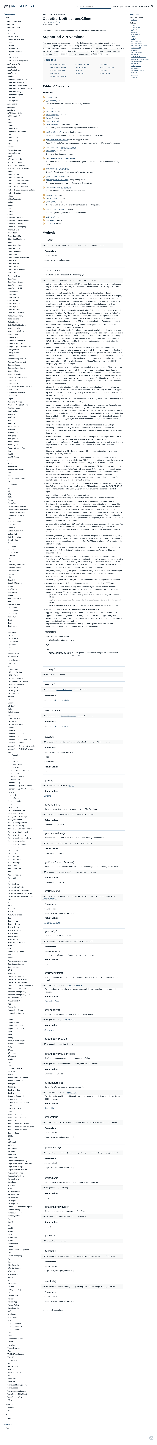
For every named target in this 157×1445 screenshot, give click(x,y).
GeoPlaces (12, 589)
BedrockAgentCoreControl (18, 181)
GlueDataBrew (13, 605)
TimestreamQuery (14, 1326)
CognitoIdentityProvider (17, 331)
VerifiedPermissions (15, 1354)
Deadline (11, 423)
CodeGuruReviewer (15, 313)
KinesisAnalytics (14, 730)
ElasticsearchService (16, 512)
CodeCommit (12, 300)
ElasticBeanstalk (14, 503)
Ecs (9, 488)
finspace (11, 549)
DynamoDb (12, 466)
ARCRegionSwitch (15, 113)
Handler (10, 620)
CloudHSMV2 (13, 264)
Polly (9, 1035)
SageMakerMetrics (15, 1173)
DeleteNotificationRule (82, 64)
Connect (11, 356)
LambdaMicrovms (14, 764)
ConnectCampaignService (18, 359)
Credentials (12, 396)
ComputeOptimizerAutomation (20, 346)
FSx (9, 577)
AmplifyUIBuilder (14, 52)
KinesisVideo (13, 737)
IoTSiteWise (12, 687)
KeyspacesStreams (15, 724)
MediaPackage (13, 856)
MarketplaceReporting (16, 844)
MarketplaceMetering (16, 841)
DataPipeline (12, 411)
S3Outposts (12, 1148)
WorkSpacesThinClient (17, 1394)
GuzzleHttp (10, 1404)
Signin (10, 1240)
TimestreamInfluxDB (15, 1323)
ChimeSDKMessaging (16, 227)
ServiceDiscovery (14, 1213)
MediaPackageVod (15, 863)
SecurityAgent (13, 1194)
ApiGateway (12, 58)
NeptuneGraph (13, 924)
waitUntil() (50, 223)
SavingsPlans (13, 1179)
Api (8, 55)
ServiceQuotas (13, 1216)
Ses (9, 1219)
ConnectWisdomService (17, 377)
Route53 (11, 1111)
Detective (11, 429)
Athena (10, 125)
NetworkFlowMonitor (16, 930)
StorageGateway (14, 1289)
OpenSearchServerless (17, 961)
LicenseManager (14, 783)
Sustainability (13, 1308)
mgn (9, 881)
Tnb (9, 1333)
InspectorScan (13, 654)
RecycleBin (12, 1071)
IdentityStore (12, 638)
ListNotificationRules (107, 67)
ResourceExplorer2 (15, 1096)
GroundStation (13, 614)
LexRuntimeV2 (13, 780)
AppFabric (11, 73)
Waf (9, 1363)
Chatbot (10, 211)
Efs (8, 491)
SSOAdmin (12, 1283)
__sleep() (50, 108)
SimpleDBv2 (12, 1243)
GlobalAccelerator (15, 598)
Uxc (9, 1351)
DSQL (9, 463)
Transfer (10, 1342)
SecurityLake (12, 1203)
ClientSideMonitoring (16, 239)
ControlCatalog (13, 380)
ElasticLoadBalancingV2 (17, 509)
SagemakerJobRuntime (17, 1170)
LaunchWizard (13, 767)
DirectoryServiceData (16, 448)
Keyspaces (12, 721)
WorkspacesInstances (16, 1391)
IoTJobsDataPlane (15, 678)
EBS (9, 472)
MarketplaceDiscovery (16, 835)
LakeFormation (13, 755)
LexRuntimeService (15, 777)
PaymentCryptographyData (18, 995)
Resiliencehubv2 (14, 1093)
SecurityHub (12, 1197)
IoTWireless (12, 697)
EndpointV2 (12, 534)
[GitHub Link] (152, 6)
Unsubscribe (79, 73)
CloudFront (12, 254)
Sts (8, 1293)
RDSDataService (14, 1068)
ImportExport (12, 644)
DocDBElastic (13, 457)
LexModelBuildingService (18, 770)
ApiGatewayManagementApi (19, 61)
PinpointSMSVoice (15, 1025)
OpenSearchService (15, 964)
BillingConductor (14, 199)
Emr (9, 518)
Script (9, 1188)
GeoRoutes (12, 592)
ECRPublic (12, 485)
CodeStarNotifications (16, 325)
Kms (9, 752)
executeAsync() (52, 115)
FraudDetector (13, 571)
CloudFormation (14, 251)
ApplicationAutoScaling (17, 82)
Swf (9, 1311)
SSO (9, 1280)
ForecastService (14, 568)
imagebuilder (12, 641)
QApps (10, 1050)
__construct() (51, 101)
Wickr (9, 1376)
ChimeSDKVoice (14, 230)
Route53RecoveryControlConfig (20, 1127)
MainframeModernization (17, 810)
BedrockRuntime (14, 193)
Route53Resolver (14, 1133)
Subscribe (103, 70)
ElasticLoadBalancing (16, 506)
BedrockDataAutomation (17, 187)
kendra (10, 715)
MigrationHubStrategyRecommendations (24, 896)
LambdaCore (12, 761)
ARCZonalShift (13, 116)
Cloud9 (10, 242)
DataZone (11, 417)
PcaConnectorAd (14, 998)
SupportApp (12, 1302)
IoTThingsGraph (14, 691)
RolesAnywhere (14, 1108)
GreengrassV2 (13, 611)
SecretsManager (14, 1191)
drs (8, 460)
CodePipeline (13, 319)
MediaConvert (13, 850)
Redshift (10, 1075)
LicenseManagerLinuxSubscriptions (22, 786)
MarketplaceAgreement (17, 823)
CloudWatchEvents (15, 282)
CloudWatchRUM (14, 288)
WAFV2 (10, 1369)
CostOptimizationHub (16, 393)
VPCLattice (12, 1360)
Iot (8, 666)
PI (8, 1016)
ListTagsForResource (57, 70)
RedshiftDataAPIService (17, 1078)
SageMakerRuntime (15, 1176)
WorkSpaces (12, 1388)
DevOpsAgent (13, 436)
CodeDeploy (12, 307)
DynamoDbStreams (15, 469)
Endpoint (11, 528)
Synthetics (11, 1314)
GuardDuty (11, 617)
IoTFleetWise (13, 675)
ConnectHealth (13, 371)
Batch (9, 156)
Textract (10, 1320)
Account (10, 24)
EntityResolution (14, 537)
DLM (9, 451)
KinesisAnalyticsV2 (15, 734)
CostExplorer (12, 390)
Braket (10, 202)
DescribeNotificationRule (58, 67)
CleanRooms (12, 233)
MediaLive (11, 853)
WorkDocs (11, 1379)
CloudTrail (11, 273)
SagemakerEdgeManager (18, 1161)
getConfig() (51, 151)
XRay (9, 1400)
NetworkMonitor (14, 936)
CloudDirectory (13, 248)
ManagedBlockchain (16, 813)
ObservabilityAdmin (15, 952)
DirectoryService (14, 445)
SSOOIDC (11, 1287)
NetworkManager (14, 933)
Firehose (11, 555)
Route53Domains (14, 1114)
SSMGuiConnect (14, 1268)
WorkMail (11, 1382)
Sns (9, 1253)
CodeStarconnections (16, 322)
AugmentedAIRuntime (16, 131)
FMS (9, 562)
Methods (134, 20)
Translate (11, 1345)
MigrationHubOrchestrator (18, 890)
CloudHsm (11, 260)
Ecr (8, 482)
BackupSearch (13, 153)
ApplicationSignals (15, 95)
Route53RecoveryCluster (18, 1124)
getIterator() (51, 195)
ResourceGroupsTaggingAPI (19, 1102)
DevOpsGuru (12, 439)
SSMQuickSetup (14, 1274)
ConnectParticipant (15, 374)
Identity (10, 635)
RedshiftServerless (15, 1081)
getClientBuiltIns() (53, 132)
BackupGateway (14, 150)
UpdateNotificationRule (58, 76)
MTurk (10, 906)
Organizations (13, 967)
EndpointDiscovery (15, 531)
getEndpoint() (51, 169)
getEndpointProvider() (55, 176)
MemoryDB (12, 878)
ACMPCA (11, 33)
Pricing (10, 1038)
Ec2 (9, 476)
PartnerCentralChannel (17, 982)
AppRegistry (12, 101)
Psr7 (9, 1411)
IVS (8, 700)
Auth (9, 134)
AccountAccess (13, 27)
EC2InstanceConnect (16, 479)
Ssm (9, 1262)
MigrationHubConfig (15, 887)
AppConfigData (13, 70)
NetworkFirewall (14, 927)
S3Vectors (11, 1154)
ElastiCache (12, 500)
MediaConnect (13, 847)
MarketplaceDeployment (17, 832)
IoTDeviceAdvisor (14, 672)
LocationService (14, 795)
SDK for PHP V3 (22, 5)
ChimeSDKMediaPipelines (18, 220)
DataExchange (13, 408)
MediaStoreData (14, 869)
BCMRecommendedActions (18, 168)
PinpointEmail (13, 1022)
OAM (9, 949)
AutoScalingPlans (15, 141)
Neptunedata (12, 921)
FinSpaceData (13, 552)
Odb (9, 955)
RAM (9, 1062)
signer (10, 1234)
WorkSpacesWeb (14, 1397)
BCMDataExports (14, 162)
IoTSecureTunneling (15, 684)
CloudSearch (12, 267)
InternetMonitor (13, 660)
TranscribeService (15, 1339)
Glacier (10, 595)
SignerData (12, 1237)
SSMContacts (13, 1265)
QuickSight (12, 1059)
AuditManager (13, 128)
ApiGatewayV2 (13, 64)
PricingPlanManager (16, 1041)
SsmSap (11, 1277)
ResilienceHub (13, 1090)
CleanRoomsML (14, 236)
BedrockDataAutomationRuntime (21, 190)
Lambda (10, 758)
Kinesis (10, 727)
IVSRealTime (13, 706)
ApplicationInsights (15, 92)
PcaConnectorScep (15, 1001)
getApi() (49, 121)
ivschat (10, 703)
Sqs (9, 1259)
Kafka (9, 709)
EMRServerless (14, 525)
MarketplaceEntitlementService (20, 838)
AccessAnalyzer (14, 21)
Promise (10, 1408)
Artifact (10, 122)
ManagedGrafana (14, 820)
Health (10, 623)
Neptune (11, 918)
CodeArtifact (12, 291)
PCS (9, 1004)
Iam (8, 629)
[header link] (71, 86)
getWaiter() (50, 220)
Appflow (10, 76)
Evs (9, 543)
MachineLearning (14, 801)
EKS (9, 494)
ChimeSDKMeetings (15, 224)
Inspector (11, 648)
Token (9, 1336)
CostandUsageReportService (19, 386)
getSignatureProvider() (55, 209)
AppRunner (12, 104)
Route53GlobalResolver (17, 1117)
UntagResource (105, 73)
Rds (9, 1065)
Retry (9, 1105)
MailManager (12, 807)
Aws (7, 18)
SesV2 (10, 1222)
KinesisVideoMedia (15, 743)
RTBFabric (12, 1136)
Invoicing (11, 663)
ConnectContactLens (16, 368)
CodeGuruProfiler (14, 310)
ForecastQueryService (16, 565)
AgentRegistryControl (16, 39)
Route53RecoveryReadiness (19, 1130)
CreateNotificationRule (58, 64)
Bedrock (10, 171)
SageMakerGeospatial (16, 1167)
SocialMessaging (14, 1256)
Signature (11, 1231)
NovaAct (11, 945)
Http (9, 1418)
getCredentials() (53, 158)
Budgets (10, 205)
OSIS (9, 970)
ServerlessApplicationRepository (21, 1207)
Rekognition (12, 1084)
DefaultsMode (13, 426)
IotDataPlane (12, 669)
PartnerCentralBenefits (17, 979)
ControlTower (13, 383)
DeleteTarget (104, 64)
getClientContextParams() (57, 140)
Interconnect (12, 657)
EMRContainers (14, 522)
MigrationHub (13, 884)
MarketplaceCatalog (15, 826)
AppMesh (11, 98)
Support (10, 1299)
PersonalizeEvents (15, 1010)
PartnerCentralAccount (17, 976)
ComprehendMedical (16, 340)
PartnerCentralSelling (16, 989)
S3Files (10, 1145)
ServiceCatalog (13, 1210)
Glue (9, 601)
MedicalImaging (14, 875)
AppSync (11, 110)
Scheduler (11, 1182)
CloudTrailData (13, 276)
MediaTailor (12, 872)
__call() (49, 97)
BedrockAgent (13, 174)
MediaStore (12, 866)
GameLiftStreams (14, 583)
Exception (11, 546)
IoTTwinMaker (13, 694)
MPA (9, 899)
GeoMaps (11, 586)
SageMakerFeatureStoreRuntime (21, 1164)
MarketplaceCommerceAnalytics (20, 829)
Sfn (8, 1225)
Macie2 (10, 804)
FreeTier (11, 574)
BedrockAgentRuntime (16, 184)
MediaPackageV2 (14, 859)
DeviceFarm (12, 432)
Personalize (12, 1007)
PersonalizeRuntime (15, 1013)
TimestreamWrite (14, 1329)
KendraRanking (14, 718)
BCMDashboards (14, 159)
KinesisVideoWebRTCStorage (20, 749)
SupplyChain (12, 1296)
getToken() (50, 217)
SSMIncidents (13, 1271)
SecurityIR (11, 1200)
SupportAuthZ (13, 1305)
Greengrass (12, 608)
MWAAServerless (14, 915)
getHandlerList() (53, 187)
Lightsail (11, 792)
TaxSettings (12, 1317)
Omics (10, 958)
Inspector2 (11, 651)
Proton (10, 1047)
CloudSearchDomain (16, 270)
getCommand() (52, 147)
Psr (7, 1415)
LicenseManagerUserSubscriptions (22, 789)
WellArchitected (14, 1373)
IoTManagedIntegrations (17, 681)
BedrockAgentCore (15, 178)
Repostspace (12, 1087)
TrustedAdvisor (13, 1348)
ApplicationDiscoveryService (19, 88)
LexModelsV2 (13, 773)
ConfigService (13, 350)
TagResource (54, 73)
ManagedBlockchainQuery (18, 816)
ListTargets (79, 70)
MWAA (10, 912)
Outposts (11, 973)
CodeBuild (11, 294)
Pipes (9, 1031)
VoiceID (10, 1357)
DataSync (11, 414)
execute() (50, 111)
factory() (49, 118)
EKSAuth (11, 497)
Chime (10, 214)
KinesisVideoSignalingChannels (21, 746)
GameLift (11, 580)
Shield (10, 1228)
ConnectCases (13, 365)
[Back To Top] (151, 1438)
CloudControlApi (14, 245)
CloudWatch (12, 279)
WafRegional (12, 1366)
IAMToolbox (12, 632)
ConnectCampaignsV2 (16, 362)
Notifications (12, 939)
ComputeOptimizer (15, 343)
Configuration (13, 353)
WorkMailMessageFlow (17, 1385)
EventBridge (12, 540)
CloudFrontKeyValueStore (18, 257)
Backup (10, 147)
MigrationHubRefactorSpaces (19, 893)
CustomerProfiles (14, 402)
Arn (8, 119)
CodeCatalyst (13, 297)
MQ (8, 902)
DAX (9, 420)
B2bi (9, 144)
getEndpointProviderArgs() (57, 180)
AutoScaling (12, 138)
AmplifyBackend (14, 48)
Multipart (11, 909)
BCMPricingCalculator (16, 165)
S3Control (11, 1142)
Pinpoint (10, 1019)
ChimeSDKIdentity (15, 218)
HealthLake (12, 626)
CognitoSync (12, 334)
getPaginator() (52, 198)
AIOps (10, 42)
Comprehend (12, 337)
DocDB (10, 454)
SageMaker (12, 1157)
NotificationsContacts (16, 942)
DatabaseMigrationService (18, 405)
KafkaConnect (13, 712)
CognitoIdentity (13, 328)
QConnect (11, 1056)
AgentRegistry (13, 36)
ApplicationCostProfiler (17, 85)
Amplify (10, 45)
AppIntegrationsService (17, 79)
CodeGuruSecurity (15, 316)
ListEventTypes (80, 67)
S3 (8, 1139)
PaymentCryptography (16, 992)
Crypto (10, 399)
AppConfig (11, 67)
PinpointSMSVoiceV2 (16, 1028)
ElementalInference (15, 515)
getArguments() (52, 124)
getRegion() (51, 201)
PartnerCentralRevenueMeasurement (23, 985)
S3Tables (11, 1151)
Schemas (11, 1185)
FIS (8, 558)
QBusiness (12, 1053)
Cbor (9, 208)
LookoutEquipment (15, 798)
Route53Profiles (14, 1121)
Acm (9, 30)
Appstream (11, 107)
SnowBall (11, 1247)
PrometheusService (15, 1044)
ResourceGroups (14, 1099)
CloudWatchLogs (14, 285)
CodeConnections (15, 304)
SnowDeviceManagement (18, 1250)
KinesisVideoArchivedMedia (19, 740)
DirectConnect (13, 442)
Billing (10, 196)
